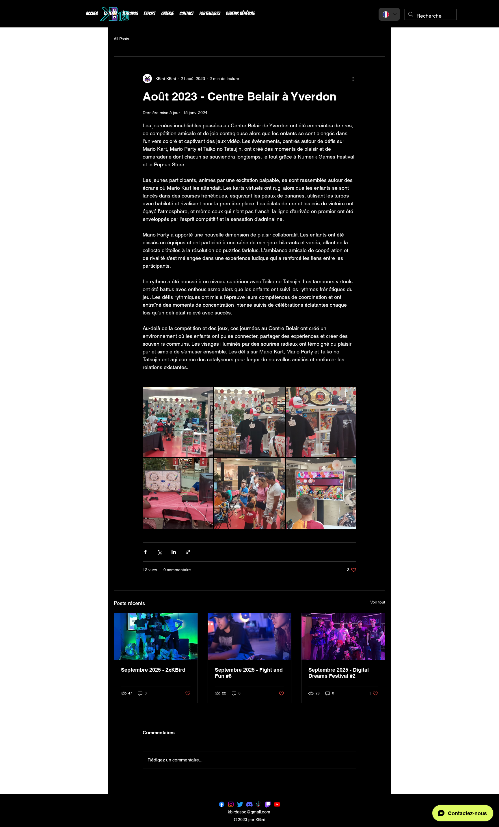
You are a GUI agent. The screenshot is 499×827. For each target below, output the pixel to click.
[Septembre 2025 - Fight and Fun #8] (249, 636)
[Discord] (249, 804)
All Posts (121, 38)
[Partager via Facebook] (145, 552)
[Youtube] (277, 804)
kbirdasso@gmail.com (249, 811)
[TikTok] (258, 804)
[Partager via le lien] (188, 552)
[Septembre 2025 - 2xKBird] (156, 636)
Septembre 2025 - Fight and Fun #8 (249, 673)
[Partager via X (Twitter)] (159, 552)
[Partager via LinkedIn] (173, 552)
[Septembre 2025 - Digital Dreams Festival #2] (343, 636)
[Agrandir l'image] (178, 422)
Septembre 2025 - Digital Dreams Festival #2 (338, 673)
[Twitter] (240, 804)
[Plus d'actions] (352, 78)
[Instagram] (230, 804)
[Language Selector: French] (389, 14)
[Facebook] (221, 804)
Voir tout (377, 602)
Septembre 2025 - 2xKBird (153, 670)
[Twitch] (267, 804)
